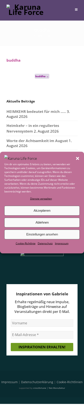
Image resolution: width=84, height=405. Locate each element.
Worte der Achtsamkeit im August (37, 140)
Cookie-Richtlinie (26, 243)
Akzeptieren (42, 210)
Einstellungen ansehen (42, 234)
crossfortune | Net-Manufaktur (49, 387)
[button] (77, 158)
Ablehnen (42, 222)
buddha (13, 60)
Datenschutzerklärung (37, 382)
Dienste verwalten (41, 198)
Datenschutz (45, 243)
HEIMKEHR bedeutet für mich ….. (36, 111)
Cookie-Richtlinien (70, 382)
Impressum (61, 243)
